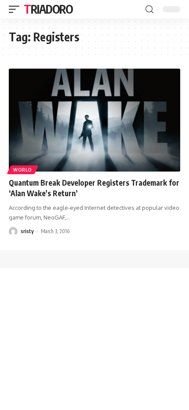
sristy (27, 231)
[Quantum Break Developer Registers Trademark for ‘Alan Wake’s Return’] (94, 120)
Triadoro (48, 9)
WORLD (22, 169)
